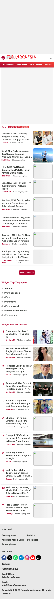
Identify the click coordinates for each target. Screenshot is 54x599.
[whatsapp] (15, 557)
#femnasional (11, 306)
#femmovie (10, 301)
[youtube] (32, 557)
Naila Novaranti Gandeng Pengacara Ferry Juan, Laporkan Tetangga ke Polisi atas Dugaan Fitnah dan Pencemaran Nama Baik (15, 139)
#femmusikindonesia (15, 310)
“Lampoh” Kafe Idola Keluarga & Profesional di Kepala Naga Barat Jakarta (18, 438)
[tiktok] (38, 557)
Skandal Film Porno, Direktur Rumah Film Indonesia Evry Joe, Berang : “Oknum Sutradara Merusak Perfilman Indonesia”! (17, 421)
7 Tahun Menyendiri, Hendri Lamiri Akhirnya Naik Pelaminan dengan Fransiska (18, 403)
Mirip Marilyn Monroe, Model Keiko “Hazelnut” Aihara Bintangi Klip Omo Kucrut (19, 490)
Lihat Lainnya (27, 272)
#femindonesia (12, 292)
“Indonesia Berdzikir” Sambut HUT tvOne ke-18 (18, 334)
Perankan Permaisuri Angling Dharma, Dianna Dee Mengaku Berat (18, 351)
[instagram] (27, 557)
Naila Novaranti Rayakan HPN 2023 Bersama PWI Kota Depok (16, 185)
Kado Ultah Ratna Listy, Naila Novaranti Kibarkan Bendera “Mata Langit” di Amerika (16, 220)
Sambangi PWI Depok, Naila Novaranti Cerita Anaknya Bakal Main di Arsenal (15, 203)
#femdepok (10, 315)
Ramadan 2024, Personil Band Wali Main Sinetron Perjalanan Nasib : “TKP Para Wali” (18, 386)
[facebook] (3, 557)
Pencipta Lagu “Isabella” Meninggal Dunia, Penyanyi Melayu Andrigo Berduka (19, 368)
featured (8, 288)
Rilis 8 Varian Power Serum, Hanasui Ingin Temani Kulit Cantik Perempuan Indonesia (17, 507)
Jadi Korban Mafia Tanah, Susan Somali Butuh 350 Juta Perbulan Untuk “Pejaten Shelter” (18, 473)
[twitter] (9, 557)
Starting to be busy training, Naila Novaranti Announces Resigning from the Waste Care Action (15, 255)
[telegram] (21, 557)
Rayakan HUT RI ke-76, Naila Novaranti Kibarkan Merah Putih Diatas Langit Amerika (15, 238)
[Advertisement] (27, 27)
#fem (7, 297)
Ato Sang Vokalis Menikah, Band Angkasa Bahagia (18, 455)
